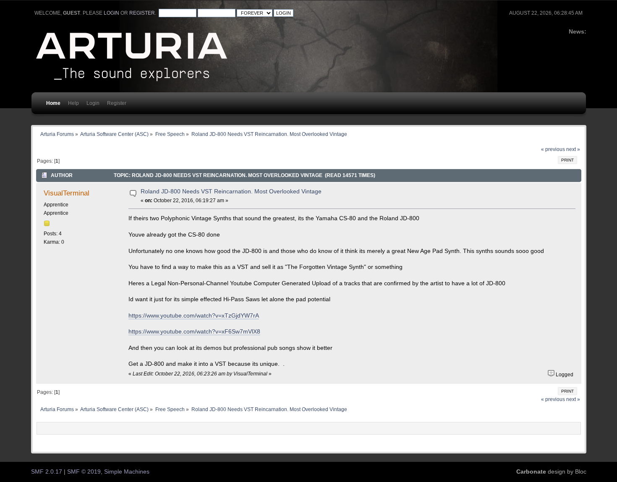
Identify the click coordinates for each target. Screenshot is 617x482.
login (111, 13)
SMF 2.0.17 (46, 472)
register (142, 13)
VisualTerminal (66, 193)
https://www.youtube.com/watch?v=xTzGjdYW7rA (193, 316)
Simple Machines (126, 472)
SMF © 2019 (84, 472)
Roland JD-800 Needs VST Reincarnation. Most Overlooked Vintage (231, 191)
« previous (553, 149)
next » (573, 149)
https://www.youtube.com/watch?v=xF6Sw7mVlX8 (194, 331)
